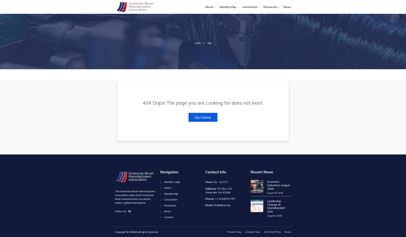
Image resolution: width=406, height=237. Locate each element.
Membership (227, 7)
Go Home (203, 117)
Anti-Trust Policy (272, 231)
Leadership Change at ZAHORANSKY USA (276, 206)
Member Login (172, 182)
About (209, 7)
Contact (168, 217)
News (287, 7)
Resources (270, 7)
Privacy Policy (234, 231)
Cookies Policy (252, 231)
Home (198, 43)
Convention (249, 7)
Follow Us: (121, 211)
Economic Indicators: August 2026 (278, 185)
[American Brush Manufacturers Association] (135, 7)
